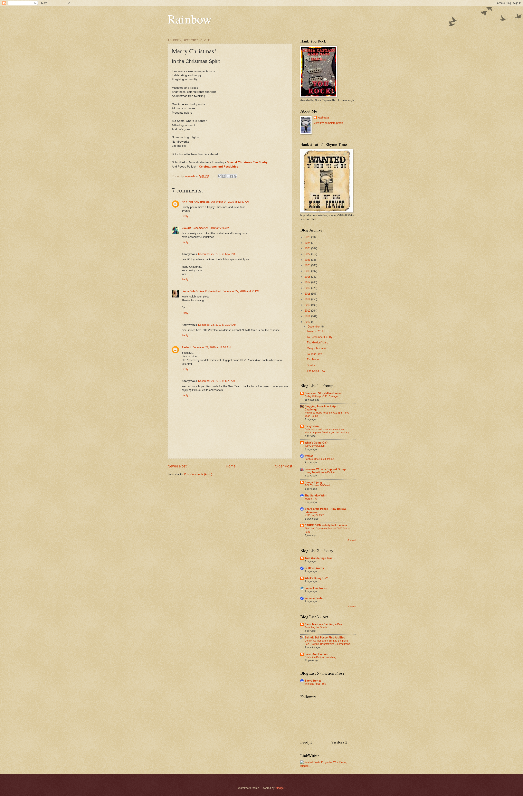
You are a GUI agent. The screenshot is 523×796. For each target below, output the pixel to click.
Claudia (186, 227)
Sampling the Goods (316, 627)
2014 (308, 299)
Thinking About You (315, 683)
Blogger (279, 787)
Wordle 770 (311, 498)
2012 (308, 310)
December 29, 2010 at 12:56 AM (211, 347)
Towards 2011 (315, 331)
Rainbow (189, 19)
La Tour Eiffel (315, 354)
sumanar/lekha (314, 598)
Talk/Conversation (315, 445)
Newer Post (177, 466)
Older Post (283, 466)
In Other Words (314, 568)
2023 (308, 248)
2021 (308, 259)
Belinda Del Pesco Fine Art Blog (325, 637)
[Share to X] (227, 176)
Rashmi (186, 347)
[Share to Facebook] (231, 176)
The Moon (313, 359)
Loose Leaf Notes (315, 588)
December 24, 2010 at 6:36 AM (210, 227)
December (314, 326)
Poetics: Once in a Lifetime (319, 459)
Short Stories (313, 680)
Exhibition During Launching (320, 657)
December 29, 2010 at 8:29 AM (216, 380)
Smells (311, 365)
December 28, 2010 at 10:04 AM (217, 324)
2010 (308, 321)
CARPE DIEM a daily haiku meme (326, 525)
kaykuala (323, 117)
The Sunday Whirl (316, 495)
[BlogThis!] (223, 176)
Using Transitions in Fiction (320, 472)
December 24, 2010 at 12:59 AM (230, 201)
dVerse (309, 455)
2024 (308, 242)
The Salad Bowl (316, 370)
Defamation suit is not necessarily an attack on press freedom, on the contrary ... (328, 431)
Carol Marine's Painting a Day (323, 624)
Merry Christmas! (317, 348)
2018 (308, 276)
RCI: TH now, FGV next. (318, 485)
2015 (308, 293)
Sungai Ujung (313, 482)
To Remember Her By (319, 337)
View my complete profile (328, 122)
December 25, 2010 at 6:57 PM (216, 254)
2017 (308, 282)
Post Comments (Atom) (198, 474)
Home (231, 466)
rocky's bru (312, 426)
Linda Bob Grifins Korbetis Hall (201, 291)
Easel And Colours (316, 654)
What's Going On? (316, 442)
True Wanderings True (318, 558)
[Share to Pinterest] (235, 176)
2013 (308, 304)
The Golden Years (317, 342)
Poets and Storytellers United (323, 393)
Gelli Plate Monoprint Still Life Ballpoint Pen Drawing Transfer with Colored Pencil (328, 642)
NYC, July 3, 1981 (315, 515)
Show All (351, 540)
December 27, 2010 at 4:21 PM (240, 291)
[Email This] (220, 176)
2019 (308, 271)
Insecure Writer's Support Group (325, 469)
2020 (308, 265)
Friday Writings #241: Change (321, 396)
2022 (308, 254)
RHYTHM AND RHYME (196, 201)
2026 (308, 237)
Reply (185, 216)
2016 (308, 288)
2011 (308, 316)
